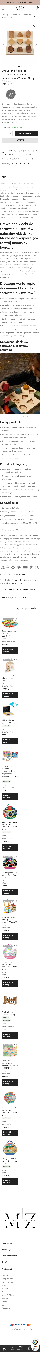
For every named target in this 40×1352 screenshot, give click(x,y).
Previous (4, 44)
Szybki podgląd (15, 620)
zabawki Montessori (19, 574)
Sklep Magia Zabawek (17, 14)
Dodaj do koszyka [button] (7, 741)
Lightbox (34, 26)
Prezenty (27, 14)
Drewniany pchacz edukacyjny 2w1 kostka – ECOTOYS (9, 919)
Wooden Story (7, 1308)
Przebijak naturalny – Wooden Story (9, 1013)
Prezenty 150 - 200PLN (6, 17)
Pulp (3, 1292)
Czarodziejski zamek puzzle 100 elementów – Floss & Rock (10, 825)
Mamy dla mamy (8, 1278)
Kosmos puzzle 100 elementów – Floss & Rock (9, 875)
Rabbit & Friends (8, 1295)
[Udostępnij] (18, 1336)
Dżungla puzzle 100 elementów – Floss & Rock (10, 1161)
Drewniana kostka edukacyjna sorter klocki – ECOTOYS (9, 678)
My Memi (5, 1288)
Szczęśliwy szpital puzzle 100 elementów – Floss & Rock (9, 1111)
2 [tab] (21, 66)
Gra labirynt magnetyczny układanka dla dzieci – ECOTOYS (10, 1064)
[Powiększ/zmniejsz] (5, 1336)
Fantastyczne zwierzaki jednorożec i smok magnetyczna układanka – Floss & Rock (10, 772)
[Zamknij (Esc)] (25, 1336)
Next (36, 44)
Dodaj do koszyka (26, 133)
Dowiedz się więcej (8, 650)
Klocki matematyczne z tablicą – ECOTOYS (10, 633)
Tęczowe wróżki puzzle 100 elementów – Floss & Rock (9, 965)
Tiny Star (5, 1301)
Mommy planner (8, 1282)
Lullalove (5, 1275)
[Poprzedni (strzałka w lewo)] (7, 1340)
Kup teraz (20, 140)
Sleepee (5, 1298)
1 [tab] (19, 66)
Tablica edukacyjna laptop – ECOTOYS (9, 721)
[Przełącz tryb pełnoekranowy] (12, 1336)
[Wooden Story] (10, 94)
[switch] (35, 1349)
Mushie (4, 1285)
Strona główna (6, 14)
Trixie (3, 1305)
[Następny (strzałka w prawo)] (17, 1340)
